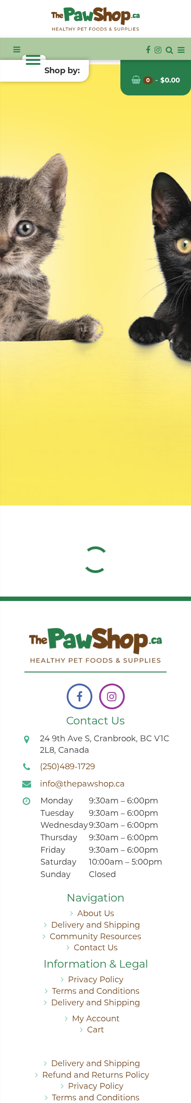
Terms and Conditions (95, 991)
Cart (95, 1030)
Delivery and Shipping (95, 925)
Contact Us (96, 948)
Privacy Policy (95, 979)
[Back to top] (177, 1060)
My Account (95, 1019)
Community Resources (95, 936)
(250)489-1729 (67, 766)
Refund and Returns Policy (95, 1075)
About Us (95, 913)
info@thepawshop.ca (82, 784)
